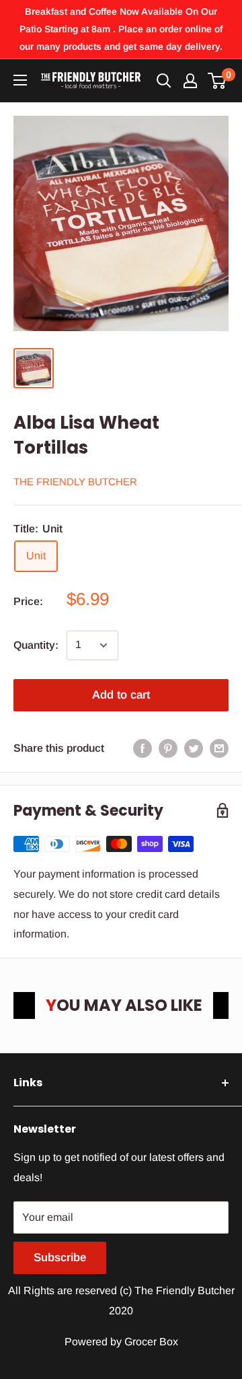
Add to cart (121, 694)
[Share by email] (219, 748)
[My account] (190, 80)
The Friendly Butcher (75, 481)
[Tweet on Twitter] (193, 748)
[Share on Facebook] (142, 748)
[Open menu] (20, 80)
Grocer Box (151, 1341)
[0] (217, 81)
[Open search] (164, 80)
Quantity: (35, 645)
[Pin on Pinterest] (168, 748)
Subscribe (60, 1257)
